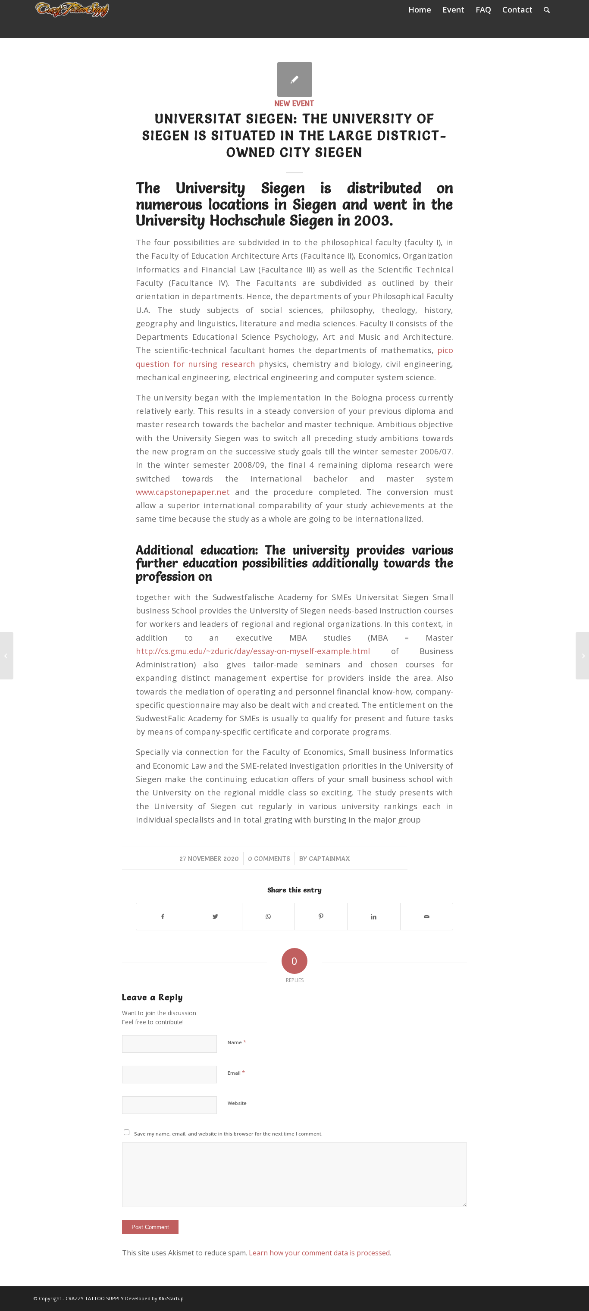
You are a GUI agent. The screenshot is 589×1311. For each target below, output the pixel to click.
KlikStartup (171, 1298)
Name (237, 1042)
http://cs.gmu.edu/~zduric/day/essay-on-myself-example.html (253, 650)
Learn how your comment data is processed (319, 1253)
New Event (294, 103)
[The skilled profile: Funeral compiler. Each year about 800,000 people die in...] (6, 655)
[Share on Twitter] (215, 916)
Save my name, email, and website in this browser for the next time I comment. (228, 1133)
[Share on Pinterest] (321, 916)
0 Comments (269, 858)
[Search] (546, 9)
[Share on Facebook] (162, 916)
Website (237, 1103)
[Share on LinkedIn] (374, 916)
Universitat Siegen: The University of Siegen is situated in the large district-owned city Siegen (294, 135)
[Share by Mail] (427, 916)
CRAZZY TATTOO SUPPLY (95, 1298)
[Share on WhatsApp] (268, 916)
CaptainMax (329, 858)
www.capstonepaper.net (183, 491)
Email (236, 1072)
